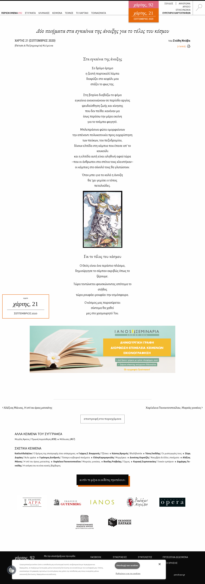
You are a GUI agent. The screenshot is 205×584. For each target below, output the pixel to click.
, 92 (25, 557)
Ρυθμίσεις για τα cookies (128, 573)
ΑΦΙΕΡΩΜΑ (184, 3)
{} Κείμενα (34, 45)
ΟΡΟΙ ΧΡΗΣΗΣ (170, 563)
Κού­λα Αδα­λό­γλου (45, 453)
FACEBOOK (95, 557)
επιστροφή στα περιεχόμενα (102, 418)
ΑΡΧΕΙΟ (186, 7)
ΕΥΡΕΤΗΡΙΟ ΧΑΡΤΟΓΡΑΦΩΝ (176, 13)
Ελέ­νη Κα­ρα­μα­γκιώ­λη (109, 457)
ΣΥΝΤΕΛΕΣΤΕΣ (145, 557)
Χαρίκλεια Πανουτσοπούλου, (173, 407)
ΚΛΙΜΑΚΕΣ (44, 13)
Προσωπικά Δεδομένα (175, 557)
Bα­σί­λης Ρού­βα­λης (116, 461)
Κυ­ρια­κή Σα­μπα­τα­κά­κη (153, 461)
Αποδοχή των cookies (127, 565)
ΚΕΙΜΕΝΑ (57, 13)
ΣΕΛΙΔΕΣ (168, 3)
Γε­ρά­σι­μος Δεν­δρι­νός (64, 457)
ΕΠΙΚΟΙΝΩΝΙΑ (183, 10)
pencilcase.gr (179, 575)
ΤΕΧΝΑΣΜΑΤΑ (98, 13)
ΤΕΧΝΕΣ (69, 13)
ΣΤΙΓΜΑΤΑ (30, 13)
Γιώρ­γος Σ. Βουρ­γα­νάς (93, 453)
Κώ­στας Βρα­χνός (127, 453)
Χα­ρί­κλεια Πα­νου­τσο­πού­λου (76, 461)
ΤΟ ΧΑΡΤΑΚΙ (82, 13)
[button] (11, 570)
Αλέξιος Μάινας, (27, 407)
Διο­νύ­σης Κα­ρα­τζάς (154, 457)
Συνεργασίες (120, 557)
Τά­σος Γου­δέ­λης (163, 453)
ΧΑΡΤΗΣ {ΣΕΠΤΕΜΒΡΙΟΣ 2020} (35, 40)
